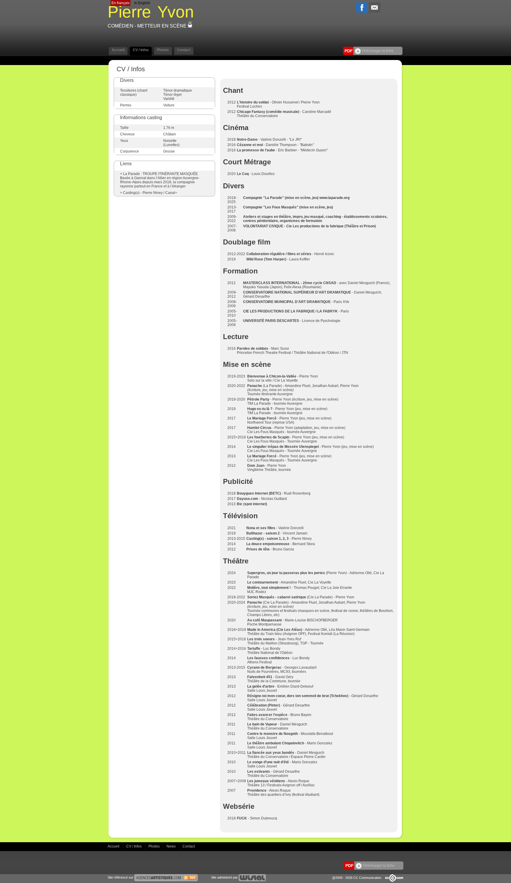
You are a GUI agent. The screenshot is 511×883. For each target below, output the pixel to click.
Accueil (114, 846)
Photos (154, 846)
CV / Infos (134, 846)
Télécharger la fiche (377, 51)
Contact (188, 846)
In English (142, 3)
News (171, 846)
